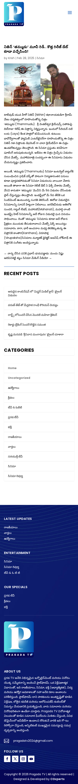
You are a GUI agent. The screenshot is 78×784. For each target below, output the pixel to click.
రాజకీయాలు (15, 437)
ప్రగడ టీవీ (13, 417)
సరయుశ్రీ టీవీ (15, 456)
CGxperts (57, 779)
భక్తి (10, 427)
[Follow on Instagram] (23, 759)
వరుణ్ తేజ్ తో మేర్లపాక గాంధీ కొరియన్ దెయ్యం (33, 305)
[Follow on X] (15, 759)
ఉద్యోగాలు (13, 388)
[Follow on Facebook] (7, 759)
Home (12, 368)
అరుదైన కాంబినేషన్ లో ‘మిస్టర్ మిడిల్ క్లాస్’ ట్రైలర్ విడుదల (35, 293)
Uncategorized (19, 378)
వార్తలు (12, 447)
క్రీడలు (11, 398)
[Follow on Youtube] (31, 759)
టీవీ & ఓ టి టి (12, 573)
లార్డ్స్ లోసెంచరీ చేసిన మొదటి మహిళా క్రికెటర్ (32, 315)
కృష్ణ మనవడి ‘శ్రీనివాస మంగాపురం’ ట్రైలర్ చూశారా (36, 334)
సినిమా (40, 58)
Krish (11, 58)
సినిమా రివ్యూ (15, 476)
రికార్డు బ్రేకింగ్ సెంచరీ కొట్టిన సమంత (27, 325)
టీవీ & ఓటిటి (15, 407)
